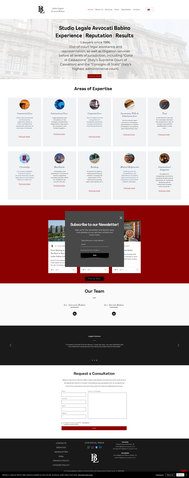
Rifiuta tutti (170, 475)
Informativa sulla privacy (85, 475)
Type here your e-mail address (92, 240)
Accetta (180, 475)
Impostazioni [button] (160, 475)
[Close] (186, 474)
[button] (121, 218)
